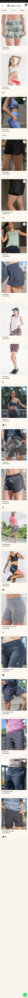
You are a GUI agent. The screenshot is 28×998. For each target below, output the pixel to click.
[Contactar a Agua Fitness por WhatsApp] (25, 995)
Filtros (5, 10)
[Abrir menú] (2, 5)
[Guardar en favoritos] (24, 16)
